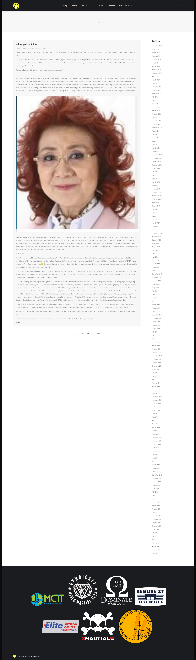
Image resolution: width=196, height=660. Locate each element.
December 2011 (157, 516)
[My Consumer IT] (47, 606)
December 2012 (157, 475)
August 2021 (156, 131)
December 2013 (157, 437)
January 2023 (156, 83)
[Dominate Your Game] (116, 606)
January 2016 (156, 352)
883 (98, 333)
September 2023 (157, 73)
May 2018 (155, 257)
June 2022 (155, 100)
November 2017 (157, 277)
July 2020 (155, 172)
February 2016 (156, 349)
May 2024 (155, 63)
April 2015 (155, 383)
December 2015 (157, 356)
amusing (18, 48)
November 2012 (157, 478)
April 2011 (155, 543)
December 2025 (157, 46)
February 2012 (156, 509)
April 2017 (155, 301)
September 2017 (157, 284)
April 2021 (155, 144)
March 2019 (156, 223)
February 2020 (156, 185)
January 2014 (156, 434)
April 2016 (155, 342)
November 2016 (157, 318)
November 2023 (157, 70)
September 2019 (157, 202)
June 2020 (155, 175)
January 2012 (156, 512)
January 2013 (156, 471)
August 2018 (156, 247)
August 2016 (156, 328)
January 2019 (156, 230)
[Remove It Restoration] (150, 606)
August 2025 (156, 49)
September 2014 (157, 407)
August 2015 (156, 369)
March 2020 (156, 182)
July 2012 (155, 492)
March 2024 (156, 66)
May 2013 (155, 458)
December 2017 (157, 274)
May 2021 (155, 141)
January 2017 (156, 311)
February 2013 (156, 468)
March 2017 (156, 305)
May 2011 (155, 540)
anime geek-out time (26, 44)
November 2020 (157, 158)
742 (70, 333)
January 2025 (156, 56)
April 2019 (155, 219)
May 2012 (155, 499)
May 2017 (155, 298)
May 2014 (155, 420)
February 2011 (156, 550)
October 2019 (156, 199)
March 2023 (156, 80)
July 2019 (155, 209)
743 (76, 333)
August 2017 (156, 288)
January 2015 (156, 393)
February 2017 (156, 308)
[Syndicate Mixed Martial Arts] (82, 606)
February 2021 (156, 151)
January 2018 (156, 270)
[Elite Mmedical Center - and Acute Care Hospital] (60, 644)
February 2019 (156, 226)
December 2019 (157, 192)
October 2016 (156, 322)
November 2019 (157, 196)
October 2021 (156, 124)
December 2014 (157, 397)
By (29, 48)
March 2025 (156, 53)
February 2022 (156, 114)
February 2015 (156, 390)
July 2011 (155, 533)
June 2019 (155, 213)
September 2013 (157, 448)
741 (64, 333)
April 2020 (155, 179)
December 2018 (157, 233)
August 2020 (156, 168)
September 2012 (157, 485)
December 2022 (157, 87)
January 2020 (156, 189)
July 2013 (155, 454)
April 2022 (155, 107)
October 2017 (156, 281)
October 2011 (156, 523)
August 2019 (156, 206)
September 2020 (157, 165)
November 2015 (157, 359)
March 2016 (156, 345)
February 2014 (156, 431)
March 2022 (156, 110)
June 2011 (155, 536)
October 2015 (156, 362)
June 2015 (155, 376)
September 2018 (157, 243)
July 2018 (155, 250)
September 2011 (157, 526)
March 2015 (156, 386)
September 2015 (157, 366)
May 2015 (155, 379)
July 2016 (155, 332)
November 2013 (157, 441)
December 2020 (157, 155)
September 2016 (157, 325)
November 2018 (157, 236)
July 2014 (155, 414)
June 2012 (155, 495)
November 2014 (157, 400)
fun (23, 48)
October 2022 (156, 90)
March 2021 (156, 148)
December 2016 (157, 315)
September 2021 (157, 127)
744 (81, 333)
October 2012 (156, 482)
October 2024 (156, 59)
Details (18, 322)
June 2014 (155, 417)
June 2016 (155, 335)
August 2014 (156, 410)
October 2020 (156, 162)
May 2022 (155, 104)
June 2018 (155, 253)
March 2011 (156, 546)
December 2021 (157, 121)
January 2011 (156, 553)
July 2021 (155, 134)
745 (87, 333)
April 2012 (155, 502)
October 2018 (156, 240)
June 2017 (155, 294)
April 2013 (155, 461)
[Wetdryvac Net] (135, 644)
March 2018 (156, 264)
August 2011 (156, 529)
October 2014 (156, 403)
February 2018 (156, 267)
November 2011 (157, 519)
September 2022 (157, 93)
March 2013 (156, 465)
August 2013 (156, 451)
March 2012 (156, 505)
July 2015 (155, 373)
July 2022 (155, 97)
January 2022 (156, 117)
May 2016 (155, 339)
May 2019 (155, 216)
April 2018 (155, 260)
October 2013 (156, 444)
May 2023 (155, 76)
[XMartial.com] (98, 644)
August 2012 (156, 488)
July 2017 (155, 291)
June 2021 (155, 138)
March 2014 (156, 427)
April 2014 (155, 424)
